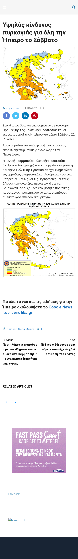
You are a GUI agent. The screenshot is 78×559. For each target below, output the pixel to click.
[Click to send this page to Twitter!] (15, 115)
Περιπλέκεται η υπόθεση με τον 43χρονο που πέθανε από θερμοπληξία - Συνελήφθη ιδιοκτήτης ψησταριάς (20, 352)
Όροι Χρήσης (39, 549)
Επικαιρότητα (33, 108)
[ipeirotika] (17, 7)
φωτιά (21, 329)
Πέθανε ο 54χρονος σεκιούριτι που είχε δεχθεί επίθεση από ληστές (58, 347)
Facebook (14, 494)
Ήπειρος (12, 329)
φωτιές (30, 329)
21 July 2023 (12, 108)
